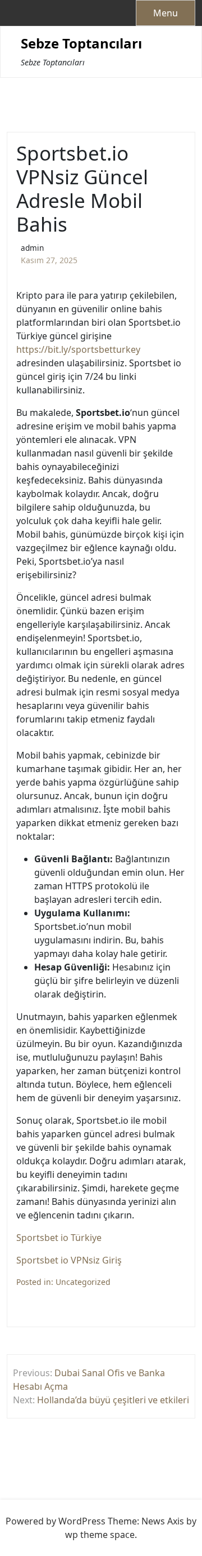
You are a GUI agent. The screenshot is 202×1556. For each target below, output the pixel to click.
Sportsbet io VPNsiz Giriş (69, 1260)
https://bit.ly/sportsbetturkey (78, 349)
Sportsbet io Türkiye (59, 1237)
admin (32, 247)
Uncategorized (83, 1281)
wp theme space (100, 1534)
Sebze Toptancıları (81, 44)
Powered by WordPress (55, 1521)
